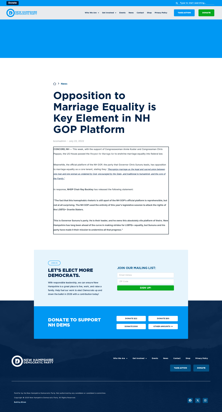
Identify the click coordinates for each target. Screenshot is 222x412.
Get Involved (108, 13)
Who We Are (91, 13)
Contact (140, 13)
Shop (149, 13)
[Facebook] (190, 400)
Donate (12, 3)
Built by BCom (20, 402)
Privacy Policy (161, 13)
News (131, 13)
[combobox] (194, 3)
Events (122, 13)
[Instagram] (205, 400)
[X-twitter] (197, 400)
